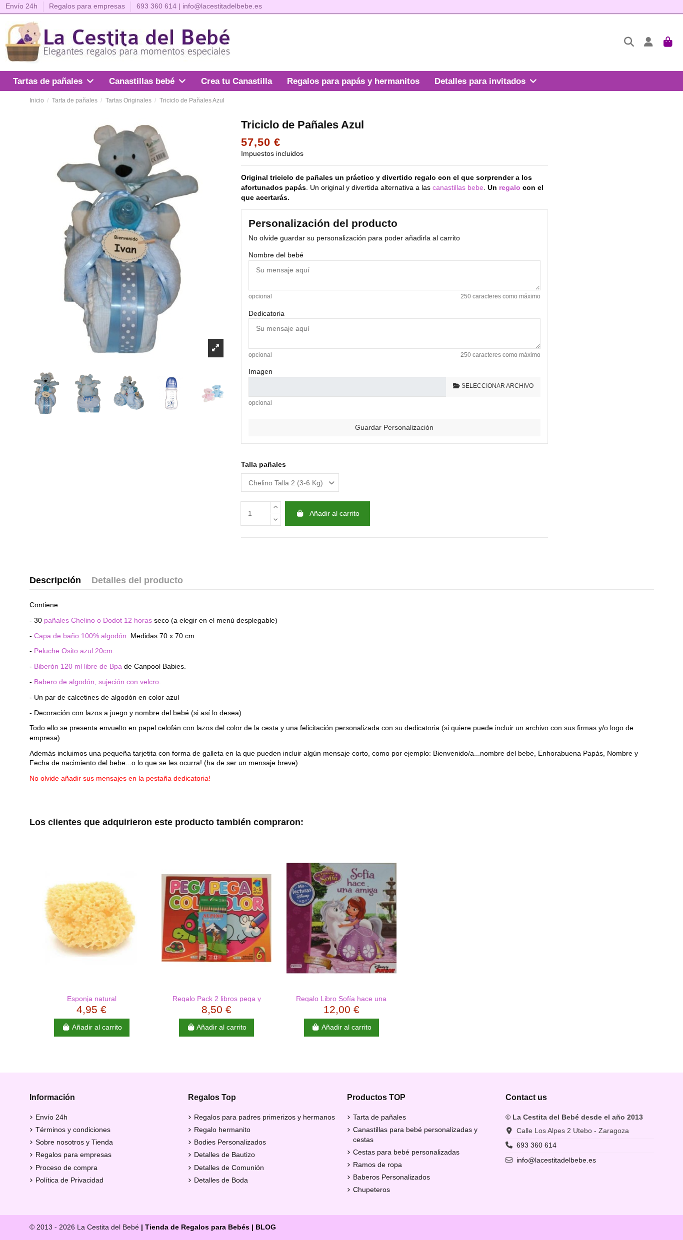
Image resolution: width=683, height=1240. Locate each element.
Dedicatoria (266, 313)
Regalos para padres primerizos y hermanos (264, 1117)
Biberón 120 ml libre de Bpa (78, 666)
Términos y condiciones (73, 1130)
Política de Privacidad (70, 1180)
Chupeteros (371, 1190)
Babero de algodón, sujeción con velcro (96, 682)
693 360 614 (156, 6)
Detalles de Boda (221, 1180)
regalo (509, 187)
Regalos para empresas (87, 6)
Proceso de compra (67, 1168)
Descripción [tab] (55, 580)
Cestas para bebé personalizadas (406, 1152)
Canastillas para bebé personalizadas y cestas (415, 1135)
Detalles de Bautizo (224, 1155)
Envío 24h (23, 6)
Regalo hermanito (222, 1130)
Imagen (260, 371)
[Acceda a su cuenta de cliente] (648, 42)
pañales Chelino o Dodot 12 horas (98, 620)
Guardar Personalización (394, 427)
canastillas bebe (458, 187)
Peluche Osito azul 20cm (73, 651)
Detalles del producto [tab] (137, 580)
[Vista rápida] (91, 986)
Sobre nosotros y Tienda (74, 1142)
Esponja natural (91, 999)
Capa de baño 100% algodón (80, 636)
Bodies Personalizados (230, 1142)
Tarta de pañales (379, 1117)
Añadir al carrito (335, 513)
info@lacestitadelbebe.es (222, 6)
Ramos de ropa (377, 1165)
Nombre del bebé (276, 255)
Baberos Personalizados (391, 1177)
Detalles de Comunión (229, 1168)
